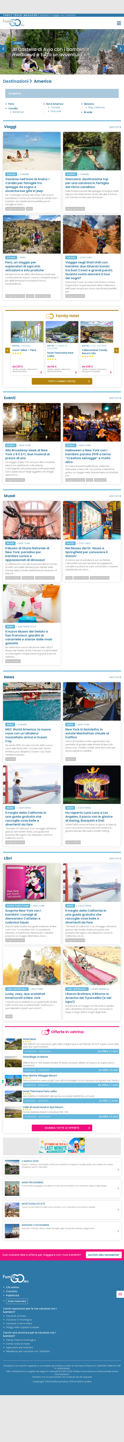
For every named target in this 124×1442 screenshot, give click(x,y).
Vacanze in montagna (19, 1319)
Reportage (28, 577)
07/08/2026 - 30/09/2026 (37, 1116)
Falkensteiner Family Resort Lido (94, 351)
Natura (30, 296)
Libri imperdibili (17, 989)
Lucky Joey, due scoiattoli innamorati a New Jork (25, 996)
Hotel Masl (29, 1039)
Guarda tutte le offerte (62, 1127)
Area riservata (17, 1301)
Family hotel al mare (18, 1343)
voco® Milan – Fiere (24, 350)
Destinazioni (16, 81)
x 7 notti (108, 1051)
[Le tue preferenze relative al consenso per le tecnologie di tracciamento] (3, 1081)
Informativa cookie (80, 1381)
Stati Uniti (56, 111)
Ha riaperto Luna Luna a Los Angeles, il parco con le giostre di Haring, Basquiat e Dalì (89, 817)
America (14, 93)
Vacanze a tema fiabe (19, 1323)
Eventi (11, 445)
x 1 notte (108, 1101)
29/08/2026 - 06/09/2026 (37, 1051)
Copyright (38, 1381)
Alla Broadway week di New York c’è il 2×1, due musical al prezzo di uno (27, 454)
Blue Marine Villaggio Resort (40, 1075)
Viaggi (11, 174)
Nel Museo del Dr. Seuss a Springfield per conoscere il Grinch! (86, 552)
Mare (29, 208)
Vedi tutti (114, 127)
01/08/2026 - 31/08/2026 (36, 1085)
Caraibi (13, 108)
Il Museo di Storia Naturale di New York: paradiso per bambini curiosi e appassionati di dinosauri (27, 554)
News (10, 626)
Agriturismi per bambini (19, 1347)
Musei (10, 543)
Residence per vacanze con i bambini (28, 1351)
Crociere (10, 759)
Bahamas (18, 112)
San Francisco (27, 626)
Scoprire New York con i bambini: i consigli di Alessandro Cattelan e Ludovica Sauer (23, 916)
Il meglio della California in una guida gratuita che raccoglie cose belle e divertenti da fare (25, 819)
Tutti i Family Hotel (62, 381)
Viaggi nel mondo (15, 208)
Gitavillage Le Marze (35, 1057)
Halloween (100, 480)
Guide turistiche (18, 905)
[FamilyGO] (13, 23)
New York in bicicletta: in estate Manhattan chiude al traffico (87, 733)
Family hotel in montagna (21, 1339)
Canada (55, 107)
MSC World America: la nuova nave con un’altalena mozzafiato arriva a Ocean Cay (28, 735)
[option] (15, 296)
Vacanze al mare (16, 1315)
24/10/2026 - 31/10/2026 (36, 1100)
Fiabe (89, 480)
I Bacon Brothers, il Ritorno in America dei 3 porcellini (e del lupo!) (88, 998)
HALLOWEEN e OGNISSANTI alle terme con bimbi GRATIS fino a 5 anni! (59, 1096)
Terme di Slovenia (57, 347)
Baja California (96, 107)
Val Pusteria (99, 345)
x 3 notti (108, 1070)
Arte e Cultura (43, 296)
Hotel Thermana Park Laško (60, 354)
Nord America (54, 104)
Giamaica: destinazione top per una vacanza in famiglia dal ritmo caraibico (87, 183)
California (24, 807)
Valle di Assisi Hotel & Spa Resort (43, 1107)
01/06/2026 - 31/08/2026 (36, 1070)
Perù (11, 104)
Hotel (16, 345)
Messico (89, 104)
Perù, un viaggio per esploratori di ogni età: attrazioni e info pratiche (24, 266)
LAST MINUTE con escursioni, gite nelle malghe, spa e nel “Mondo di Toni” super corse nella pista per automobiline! (71, 1045)
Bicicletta (70, 759)
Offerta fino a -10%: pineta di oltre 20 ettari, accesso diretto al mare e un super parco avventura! (68, 1064)
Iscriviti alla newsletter (104, 1255)
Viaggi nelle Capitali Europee (22, 1327)
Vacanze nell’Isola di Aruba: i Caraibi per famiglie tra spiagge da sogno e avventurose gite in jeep (27, 185)
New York (25, 445)
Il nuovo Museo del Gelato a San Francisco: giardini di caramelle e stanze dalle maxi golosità (28, 637)
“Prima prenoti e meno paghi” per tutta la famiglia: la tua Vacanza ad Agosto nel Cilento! (71, 1080)
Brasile (88, 112)
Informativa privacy (57, 1381)
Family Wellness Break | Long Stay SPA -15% (45, 1112)
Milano (27, 345)
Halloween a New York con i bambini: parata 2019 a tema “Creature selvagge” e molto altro (88, 456)
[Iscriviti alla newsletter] (120, 1294)
